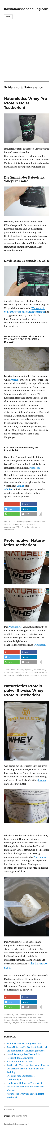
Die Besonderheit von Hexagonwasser (26, 1050)
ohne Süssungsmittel (38, 672)
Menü (8, 17)
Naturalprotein (35, 1017)
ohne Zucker (39, 1020)
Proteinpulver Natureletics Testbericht (24, 542)
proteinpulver (10, 527)
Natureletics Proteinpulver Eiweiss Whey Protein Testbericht (23, 690)
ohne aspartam (21, 672)
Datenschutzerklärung (16, 1116)
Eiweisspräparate (24, 521)
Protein (14, 380)
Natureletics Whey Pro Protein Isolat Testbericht (25, 103)
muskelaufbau (22, 1017)
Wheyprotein (16, 1023)
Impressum (10, 1109)
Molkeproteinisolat (17, 524)
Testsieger (34, 468)
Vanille (20, 486)
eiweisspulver (39, 521)
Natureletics (31, 524)
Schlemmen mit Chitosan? (20, 1061)
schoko (19, 675)
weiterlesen (40, 645)
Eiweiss (40, 1015)
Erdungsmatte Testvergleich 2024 (24, 1043)
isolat (6, 524)
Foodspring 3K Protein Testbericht (24, 1083)
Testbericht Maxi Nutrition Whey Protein (28, 1065)
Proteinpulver (15, 627)
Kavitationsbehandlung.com (26, 9)
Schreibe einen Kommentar (36, 675)
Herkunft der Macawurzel (20, 1058)
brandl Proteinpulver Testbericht (23, 1054)
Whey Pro (20, 527)
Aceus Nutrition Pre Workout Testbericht (27, 1047)
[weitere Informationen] (40, 514)
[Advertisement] (26, 53)
